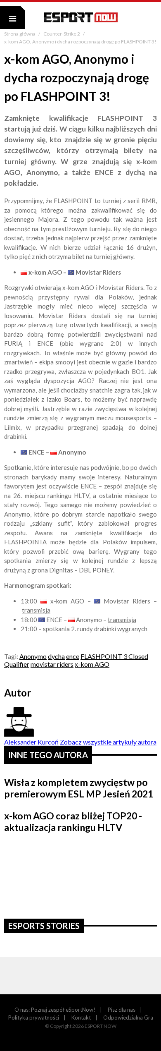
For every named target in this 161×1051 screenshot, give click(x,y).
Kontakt (81, 1017)
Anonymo (33, 656)
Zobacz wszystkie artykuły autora (108, 742)
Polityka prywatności (33, 1017)
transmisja (36, 610)
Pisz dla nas (121, 1009)
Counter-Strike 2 (62, 34)
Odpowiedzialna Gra (128, 1017)
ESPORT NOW (81, 17)
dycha (56, 656)
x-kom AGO (92, 664)
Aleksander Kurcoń (31, 742)
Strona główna (20, 34)
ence (72, 656)
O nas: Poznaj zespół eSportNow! (54, 1009)
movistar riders (52, 664)
